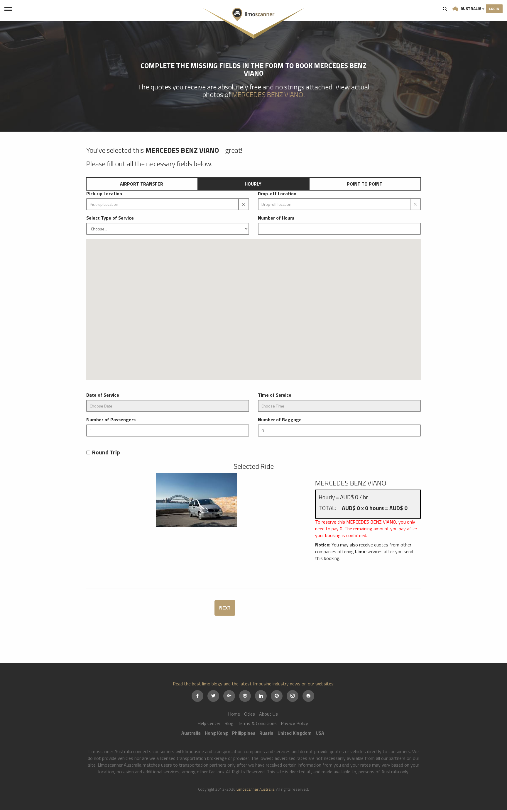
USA (320, 732)
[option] (196, 500)
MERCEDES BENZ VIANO (267, 94)
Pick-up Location (104, 193)
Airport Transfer (141, 183)
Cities (249, 713)
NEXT (225, 607)
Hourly (253, 183)
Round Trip (106, 452)
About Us (268, 713)
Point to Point (364, 183)
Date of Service (102, 395)
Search (445, 8)
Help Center (208, 723)
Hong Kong (216, 732)
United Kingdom (295, 732)
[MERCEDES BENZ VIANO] (196, 500)
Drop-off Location (277, 193)
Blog (229, 723)
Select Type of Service (110, 218)
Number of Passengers (111, 419)
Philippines (243, 732)
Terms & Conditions (257, 723)
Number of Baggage (280, 419)
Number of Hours (276, 218)
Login (494, 8)
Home (234, 713)
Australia (471, 8)
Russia (266, 732)
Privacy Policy (294, 723)
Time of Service (274, 395)
